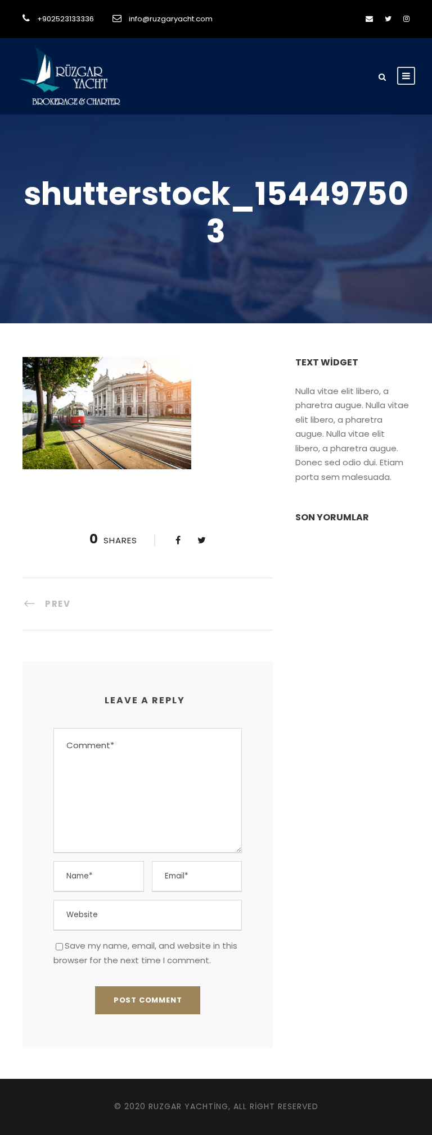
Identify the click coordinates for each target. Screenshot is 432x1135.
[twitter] (388, 18)
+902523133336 (65, 18)
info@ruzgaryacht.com (171, 18)
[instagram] (406, 18)
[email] (369, 18)
